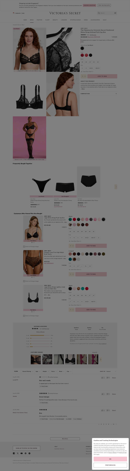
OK (110, 459)
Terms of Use (123, 452)
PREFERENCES (110, 465)
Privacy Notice (112, 452)
